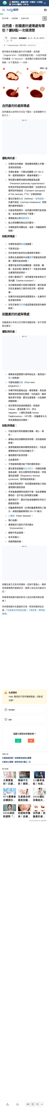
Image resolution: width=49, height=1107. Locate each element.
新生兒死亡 (28, 468)
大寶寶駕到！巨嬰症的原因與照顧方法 (9, 782)
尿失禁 (22, 304)
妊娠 (21, 382)
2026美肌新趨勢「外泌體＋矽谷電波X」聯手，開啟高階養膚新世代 (9, 815)
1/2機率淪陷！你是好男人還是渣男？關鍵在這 (39, 782)
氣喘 (21, 198)
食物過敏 (39, 198)
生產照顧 (14, 18)
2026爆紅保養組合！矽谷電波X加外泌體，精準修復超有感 (39, 798)
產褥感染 (12, 524)
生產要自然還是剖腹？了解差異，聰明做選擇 (24, 798)
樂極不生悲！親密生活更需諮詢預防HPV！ (24, 782)
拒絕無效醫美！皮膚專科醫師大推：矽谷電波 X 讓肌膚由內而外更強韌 (24, 815)
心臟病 (11, 515)
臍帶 (31, 257)
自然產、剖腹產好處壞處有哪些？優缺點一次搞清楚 (39, 815)
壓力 (10, 378)
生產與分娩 (25, 18)
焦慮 (23, 244)
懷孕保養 (5, 18)
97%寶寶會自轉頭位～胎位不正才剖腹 (9, 798)
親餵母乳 (25, 218)
